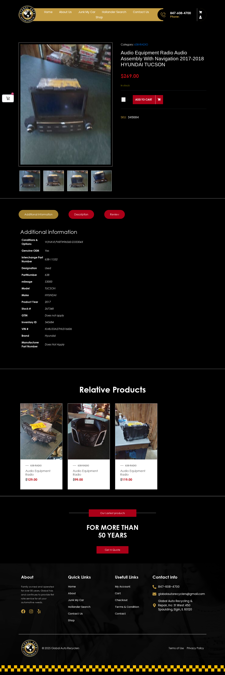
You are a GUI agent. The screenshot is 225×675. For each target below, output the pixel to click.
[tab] (38, 214)
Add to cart (143, 99)
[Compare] (55, 434)
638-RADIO (141, 44)
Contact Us (141, 12)
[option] (65, 104)
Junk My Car (86, 12)
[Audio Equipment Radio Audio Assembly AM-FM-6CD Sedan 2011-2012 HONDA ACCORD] (55, 421)
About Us (65, 12)
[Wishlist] (55, 428)
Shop (99, 17)
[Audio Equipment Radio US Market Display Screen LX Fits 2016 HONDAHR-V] (150, 421)
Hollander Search (114, 12)
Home (48, 12)
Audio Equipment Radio (37, 472)
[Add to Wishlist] (123, 99)
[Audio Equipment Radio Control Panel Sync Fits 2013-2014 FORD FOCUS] (103, 421)
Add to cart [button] (55, 441)
